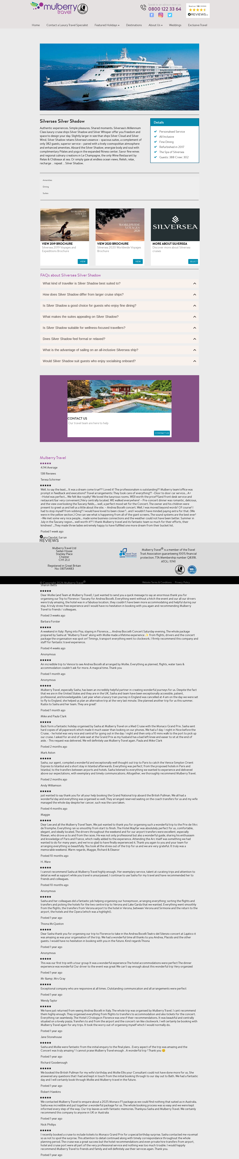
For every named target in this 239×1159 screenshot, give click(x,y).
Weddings (175, 25)
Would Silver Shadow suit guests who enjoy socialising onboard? (89, 361)
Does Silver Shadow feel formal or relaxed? (74, 339)
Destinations (134, 25)
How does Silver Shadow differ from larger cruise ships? (83, 294)
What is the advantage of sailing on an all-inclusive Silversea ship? (90, 350)
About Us (154, 25)
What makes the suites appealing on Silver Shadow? (81, 316)
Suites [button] (45, 193)
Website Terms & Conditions (157, 582)
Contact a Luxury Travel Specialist (67, 25)
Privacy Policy (182, 582)
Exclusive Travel (197, 25)
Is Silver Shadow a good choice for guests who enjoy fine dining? (89, 305)
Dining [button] (46, 186)
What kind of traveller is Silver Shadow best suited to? (81, 283)
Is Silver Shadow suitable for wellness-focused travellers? (84, 328)
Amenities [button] (47, 180)
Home (36, 25)
